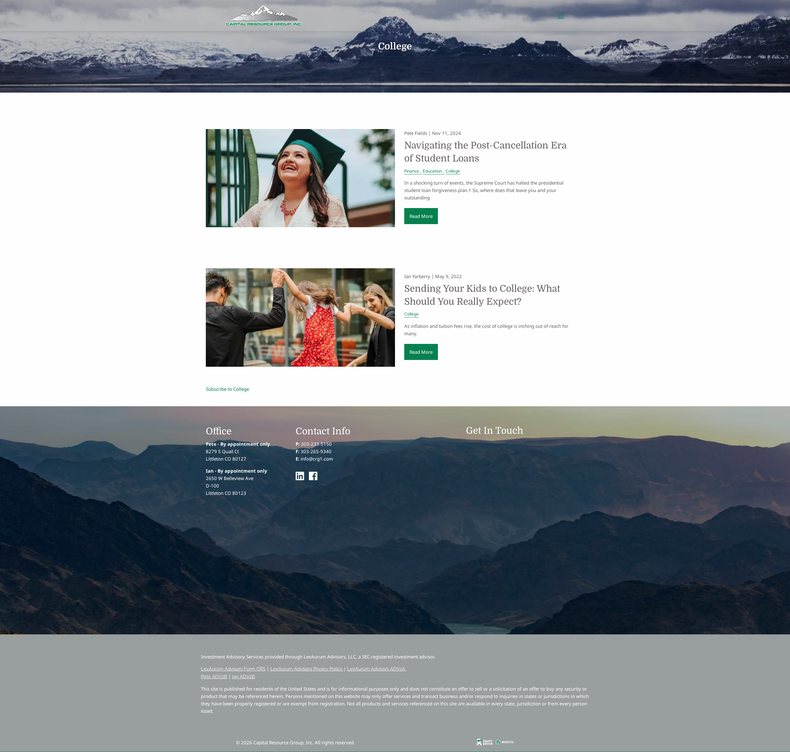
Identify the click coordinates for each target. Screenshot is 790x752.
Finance (411, 171)
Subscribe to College (227, 389)
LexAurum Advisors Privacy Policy (306, 669)
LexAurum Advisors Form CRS (233, 669)
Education (432, 171)
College (453, 171)
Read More (421, 216)
